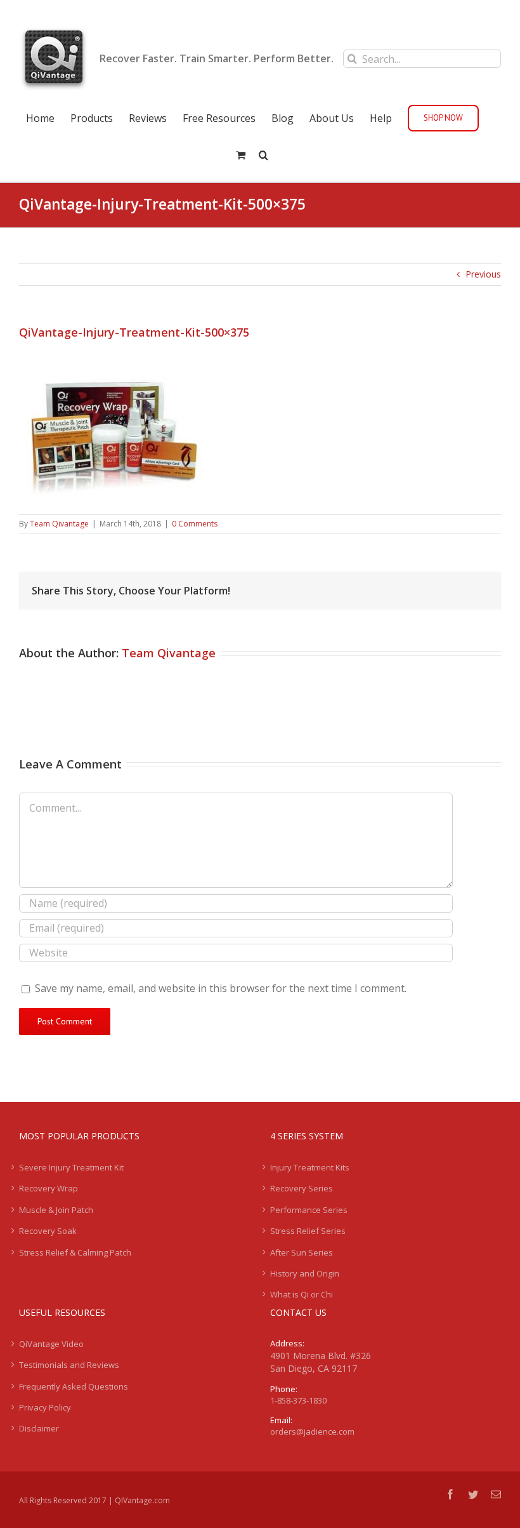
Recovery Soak (48, 1230)
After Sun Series (301, 1252)
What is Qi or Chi (301, 1294)
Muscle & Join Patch (56, 1210)
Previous (483, 274)
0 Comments (195, 523)
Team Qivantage (59, 523)
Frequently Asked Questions (73, 1386)
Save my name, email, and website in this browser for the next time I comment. (220, 988)
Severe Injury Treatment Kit (71, 1167)
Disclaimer (39, 1428)
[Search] (263, 153)
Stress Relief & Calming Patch (75, 1252)
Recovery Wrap (48, 1188)
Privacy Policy (45, 1407)
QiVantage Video (51, 1344)
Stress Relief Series (308, 1230)
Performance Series (309, 1210)
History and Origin (304, 1273)
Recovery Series (301, 1188)
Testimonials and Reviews (69, 1365)
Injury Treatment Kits (309, 1167)
